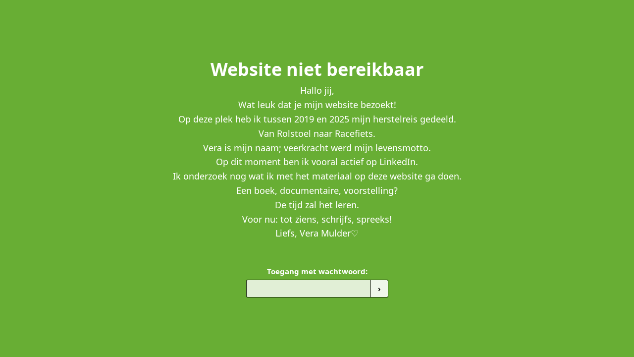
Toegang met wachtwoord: (317, 271)
